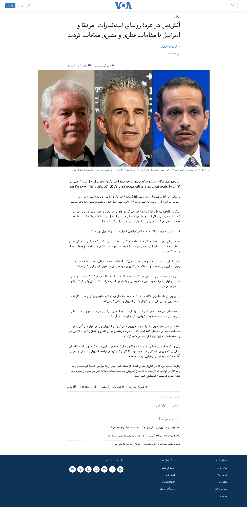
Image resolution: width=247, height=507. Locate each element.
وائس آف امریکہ (167, 489)
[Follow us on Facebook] (120, 469)
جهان (177, 17)
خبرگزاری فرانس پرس (170, 46)
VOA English (168, 482)
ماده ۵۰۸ (223, 482)
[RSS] (88, 469)
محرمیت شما (221, 489)
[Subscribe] (72, 469)
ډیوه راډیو (170, 475)
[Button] (104, 65)
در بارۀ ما (222, 475)
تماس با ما (222, 468)
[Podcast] (80, 469)
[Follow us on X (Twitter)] (112, 469)
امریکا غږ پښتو (23, 5)
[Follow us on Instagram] (96, 469)
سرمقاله (223, 496)
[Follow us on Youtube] (104, 469)
